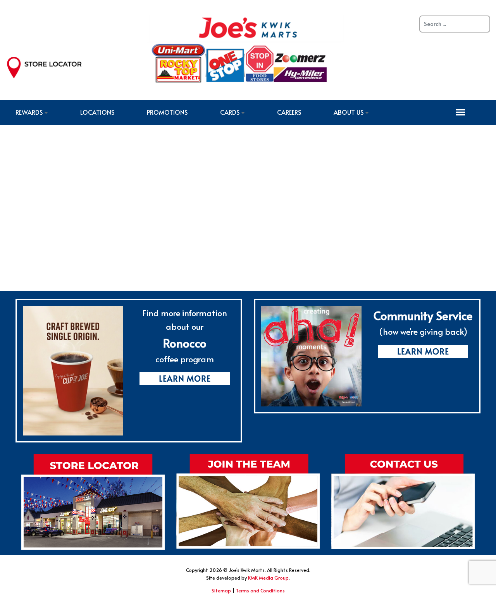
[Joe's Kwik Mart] (245, 48)
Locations (97, 112)
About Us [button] (348, 112)
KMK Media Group (268, 578)
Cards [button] (229, 112)
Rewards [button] (29, 112)
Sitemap (221, 590)
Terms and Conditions (260, 590)
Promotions (167, 112)
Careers (289, 112)
